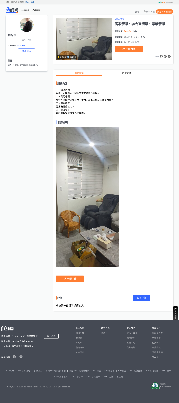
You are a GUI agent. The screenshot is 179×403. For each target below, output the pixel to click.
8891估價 (108, 377)
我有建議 (131, 347)
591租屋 (97, 370)
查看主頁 (26, 51)
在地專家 (80, 347)
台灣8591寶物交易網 (56, 370)
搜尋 (137, 12)
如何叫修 (80, 333)
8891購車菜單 (61, 377)
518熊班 (10, 370)
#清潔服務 (21, 46)
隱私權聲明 (157, 352)
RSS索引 (80, 352)
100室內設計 (152, 370)
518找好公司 (24, 370)
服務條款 (156, 347)
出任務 (120, 377)
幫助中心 (131, 342)
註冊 (135, 333)
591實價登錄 (136, 370)
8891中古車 (77, 377)
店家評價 (126, 73)
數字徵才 (156, 357)
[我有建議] (175, 313)
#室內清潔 (119, 19)
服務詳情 (79, 73)
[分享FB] (161, 56)
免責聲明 (156, 342)
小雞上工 (38, 370)
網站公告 (156, 338)
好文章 (79, 342)
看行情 (79, 338)
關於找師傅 (157, 333)
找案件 (104, 333)
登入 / (130, 333)
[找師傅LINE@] (21, 356)
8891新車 (166, 370)
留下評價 (141, 297)
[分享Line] (165, 56)
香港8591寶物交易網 (79, 370)
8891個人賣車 (93, 377)
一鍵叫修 (130, 49)
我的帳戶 (131, 338)
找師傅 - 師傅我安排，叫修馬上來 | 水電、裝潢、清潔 (12, 10)
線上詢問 (51, 336)
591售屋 (122, 370)
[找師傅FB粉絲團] (14, 356)
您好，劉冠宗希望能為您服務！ (24, 65)
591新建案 (109, 370)
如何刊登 (150, 11)
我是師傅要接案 (164, 12)
